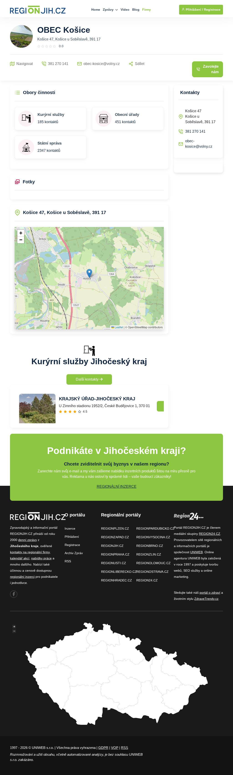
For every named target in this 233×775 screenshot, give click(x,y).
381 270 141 (195, 131)
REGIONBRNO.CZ (149, 546)
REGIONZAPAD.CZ (115, 537)
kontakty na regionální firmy (30, 552)
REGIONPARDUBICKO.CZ (155, 528)
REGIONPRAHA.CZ (115, 554)
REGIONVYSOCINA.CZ (153, 537)
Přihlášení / (194, 9)
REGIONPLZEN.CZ (115, 528)
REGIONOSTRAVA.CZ (152, 571)
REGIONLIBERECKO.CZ (119, 571)
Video (125, 9)
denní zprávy (27, 540)
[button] (89, 273)
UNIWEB (196, 552)
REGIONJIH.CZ (112, 546)
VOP (114, 748)
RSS (68, 561)
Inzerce (70, 528)
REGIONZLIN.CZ (148, 554)
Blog (135, 9)
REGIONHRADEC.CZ (116, 580)
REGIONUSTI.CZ (113, 563)
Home (95, 9)
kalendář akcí (19, 558)
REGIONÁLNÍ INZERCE (117, 486)
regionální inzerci (22, 576)
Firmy (146, 9)
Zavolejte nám (211, 69)
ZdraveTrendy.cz (206, 599)
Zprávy (108, 9)
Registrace (212, 9)
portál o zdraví (210, 592)
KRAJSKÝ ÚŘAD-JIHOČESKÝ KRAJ (97, 398)
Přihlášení (72, 536)
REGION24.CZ (147, 580)
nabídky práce (41, 558)
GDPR (103, 748)
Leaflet (118, 327)
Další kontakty (87, 379)
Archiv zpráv (74, 553)
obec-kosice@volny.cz (198, 143)
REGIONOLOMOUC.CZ (153, 563)
